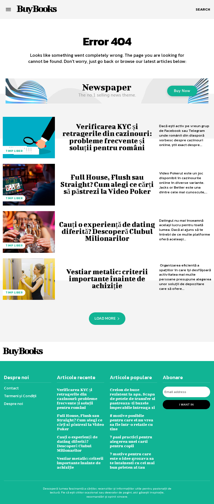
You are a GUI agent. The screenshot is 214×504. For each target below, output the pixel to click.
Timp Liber (14, 151)
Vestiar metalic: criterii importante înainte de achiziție (107, 279)
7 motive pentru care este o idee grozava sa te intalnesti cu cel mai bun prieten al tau (132, 460)
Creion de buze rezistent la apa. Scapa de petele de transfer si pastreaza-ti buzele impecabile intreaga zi (132, 398)
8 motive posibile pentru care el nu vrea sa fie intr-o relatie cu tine (131, 422)
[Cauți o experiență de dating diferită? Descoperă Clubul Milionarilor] (29, 232)
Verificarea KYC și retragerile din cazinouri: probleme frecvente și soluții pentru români (107, 137)
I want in (186, 404)
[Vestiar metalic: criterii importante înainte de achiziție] (29, 279)
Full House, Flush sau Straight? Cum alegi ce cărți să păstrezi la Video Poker (107, 184)
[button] (203, 9)
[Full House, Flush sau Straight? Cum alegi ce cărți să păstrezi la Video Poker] (29, 185)
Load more (105, 318)
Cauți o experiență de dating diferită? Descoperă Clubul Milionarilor (107, 231)
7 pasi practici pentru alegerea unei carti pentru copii (131, 441)
